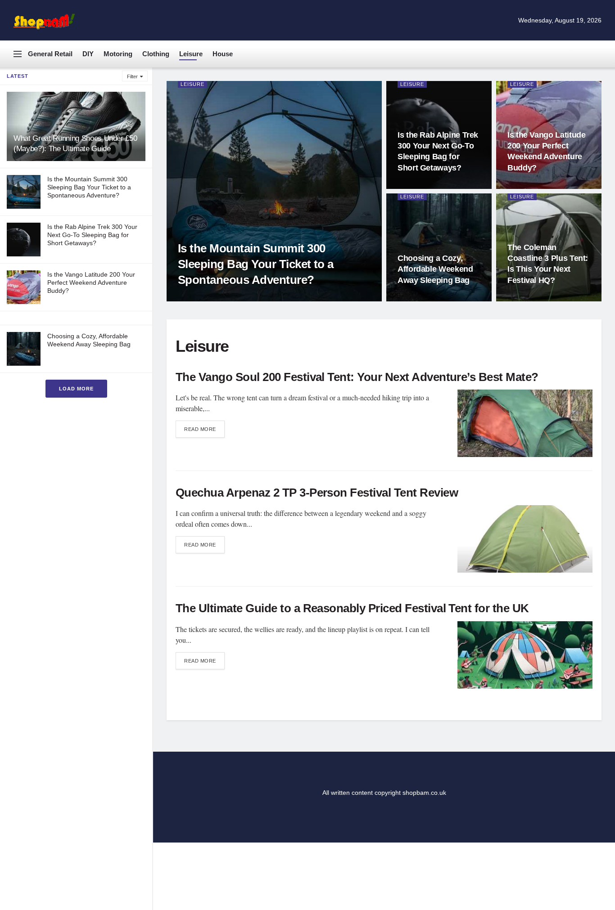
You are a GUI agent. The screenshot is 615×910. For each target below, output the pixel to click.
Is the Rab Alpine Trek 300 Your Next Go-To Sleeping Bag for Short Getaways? (92, 235)
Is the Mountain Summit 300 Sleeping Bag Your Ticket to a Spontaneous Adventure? (89, 187)
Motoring (118, 54)
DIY (88, 54)
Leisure (191, 54)
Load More (76, 388)
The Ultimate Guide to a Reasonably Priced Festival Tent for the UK (352, 608)
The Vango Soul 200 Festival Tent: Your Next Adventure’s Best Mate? (357, 377)
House (223, 54)
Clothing (155, 54)
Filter (132, 76)
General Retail (50, 54)
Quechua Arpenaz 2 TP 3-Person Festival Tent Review (317, 492)
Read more (200, 429)
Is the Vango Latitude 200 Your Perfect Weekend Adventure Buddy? (91, 282)
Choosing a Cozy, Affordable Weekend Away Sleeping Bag (435, 269)
